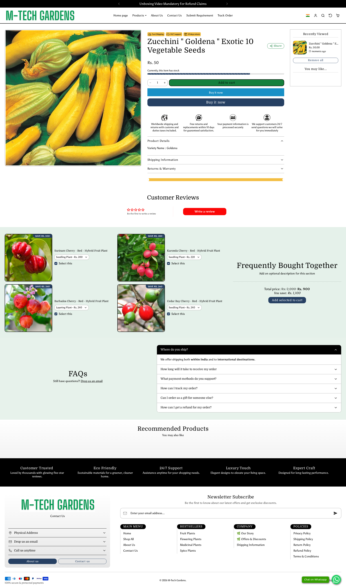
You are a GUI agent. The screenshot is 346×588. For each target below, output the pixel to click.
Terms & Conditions (306, 556)
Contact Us (174, 15)
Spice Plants (188, 550)
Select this (65, 263)
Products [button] (138, 15)
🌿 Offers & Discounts (251, 539)
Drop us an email (92, 381)
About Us (157, 15)
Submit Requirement (199, 15)
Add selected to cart (287, 300)
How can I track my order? (179, 388)
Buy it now (216, 92)
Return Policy (301, 545)
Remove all (315, 60)
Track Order (225, 15)
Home (127, 533)
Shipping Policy (303, 539)
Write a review (205, 211)
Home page (120, 15)
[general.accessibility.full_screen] (136, 35)
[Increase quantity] (165, 82)
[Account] (315, 15)
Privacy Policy (301, 533)
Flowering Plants (190, 539)
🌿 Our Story (245, 533)
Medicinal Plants (190, 545)
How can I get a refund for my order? (186, 407)
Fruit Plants (187, 533)
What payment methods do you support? (188, 378)
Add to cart (226, 82)
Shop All (128, 539)
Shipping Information (251, 545)
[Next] (227, 3)
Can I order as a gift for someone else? (187, 398)
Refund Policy (302, 550)
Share (278, 45)
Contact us (82, 561)
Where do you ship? (174, 349)
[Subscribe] (335, 513)
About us (32, 561)
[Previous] (119, 3)
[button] (308, 15)
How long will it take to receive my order (189, 369)
